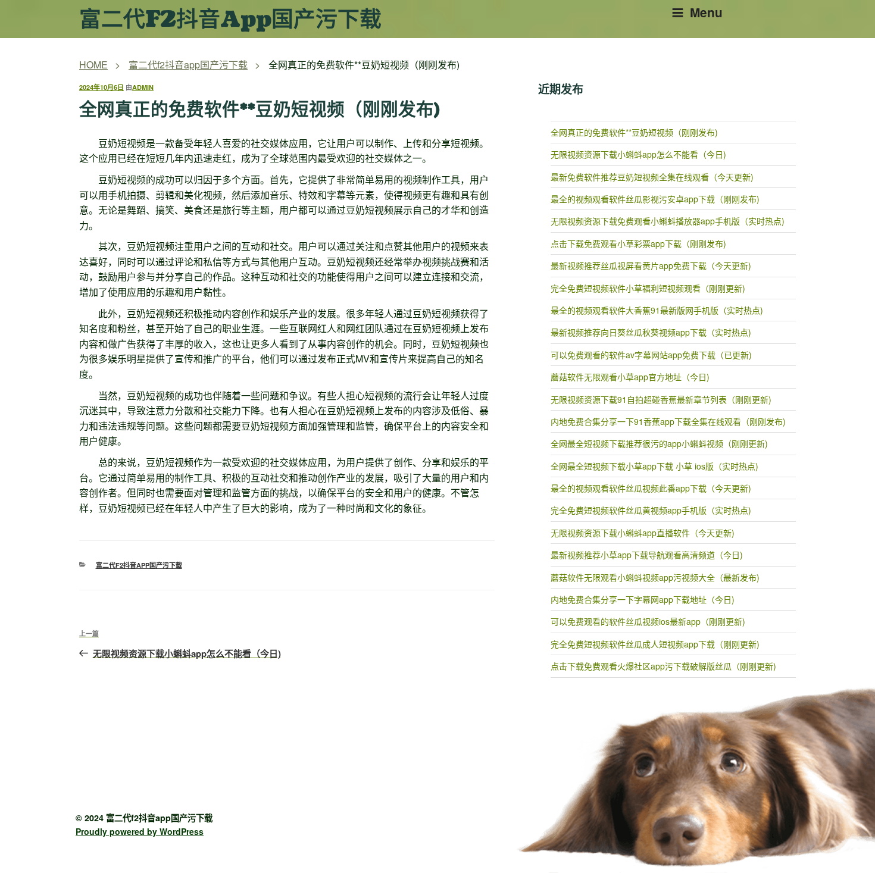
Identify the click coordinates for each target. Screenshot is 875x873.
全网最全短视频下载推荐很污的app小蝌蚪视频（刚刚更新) (659, 443)
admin (143, 87)
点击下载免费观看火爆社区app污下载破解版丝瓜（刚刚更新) (663, 666)
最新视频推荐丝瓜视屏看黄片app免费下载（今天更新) (651, 265)
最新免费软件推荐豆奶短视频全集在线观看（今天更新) (652, 177)
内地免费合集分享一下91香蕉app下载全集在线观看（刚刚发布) (668, 421)
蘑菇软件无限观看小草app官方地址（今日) (630, 377)
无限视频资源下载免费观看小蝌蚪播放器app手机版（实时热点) (668, 221)
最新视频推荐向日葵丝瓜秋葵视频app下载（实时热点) (651, 332)
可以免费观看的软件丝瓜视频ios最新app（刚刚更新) (648, 621)
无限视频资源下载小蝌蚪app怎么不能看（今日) (638, 154)
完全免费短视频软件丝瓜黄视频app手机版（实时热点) (651, 510)
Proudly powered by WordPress (140, 831)
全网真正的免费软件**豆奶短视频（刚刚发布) (634, 132)
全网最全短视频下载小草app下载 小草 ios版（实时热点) (654, 466)
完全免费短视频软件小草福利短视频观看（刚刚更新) (648, 288)
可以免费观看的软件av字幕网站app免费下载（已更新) (651, 355)
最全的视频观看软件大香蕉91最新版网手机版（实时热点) (657, 310)
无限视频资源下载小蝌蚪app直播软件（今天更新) (643, 533)
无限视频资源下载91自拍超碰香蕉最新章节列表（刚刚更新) (661, 399)
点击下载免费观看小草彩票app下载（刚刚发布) (638, 243)
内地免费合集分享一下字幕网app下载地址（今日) (643, 599)
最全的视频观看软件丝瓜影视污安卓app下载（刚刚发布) (655, 199)
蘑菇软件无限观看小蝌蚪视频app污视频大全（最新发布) (655, 577)
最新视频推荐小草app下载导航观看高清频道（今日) (647, 555)
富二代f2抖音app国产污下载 (230, 19)
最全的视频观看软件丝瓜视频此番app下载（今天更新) (651, 488)
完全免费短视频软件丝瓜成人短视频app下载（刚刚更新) (655, 644)
